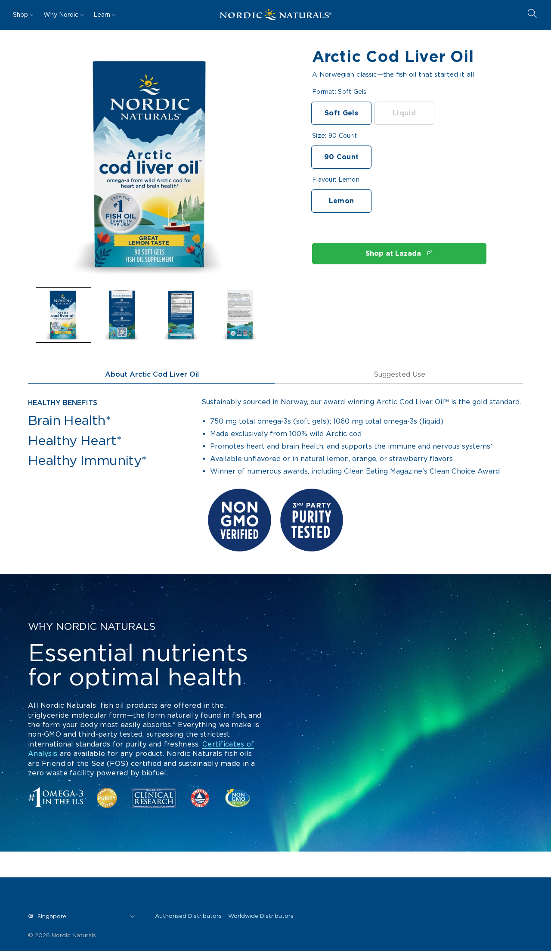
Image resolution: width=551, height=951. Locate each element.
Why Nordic (60, 14)
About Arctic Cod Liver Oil (152, 374)
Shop (20, 14)
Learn (101, 14)
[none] (63, 315)
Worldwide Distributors (261, 916)
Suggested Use (399, 374)
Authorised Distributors (188, 916)
